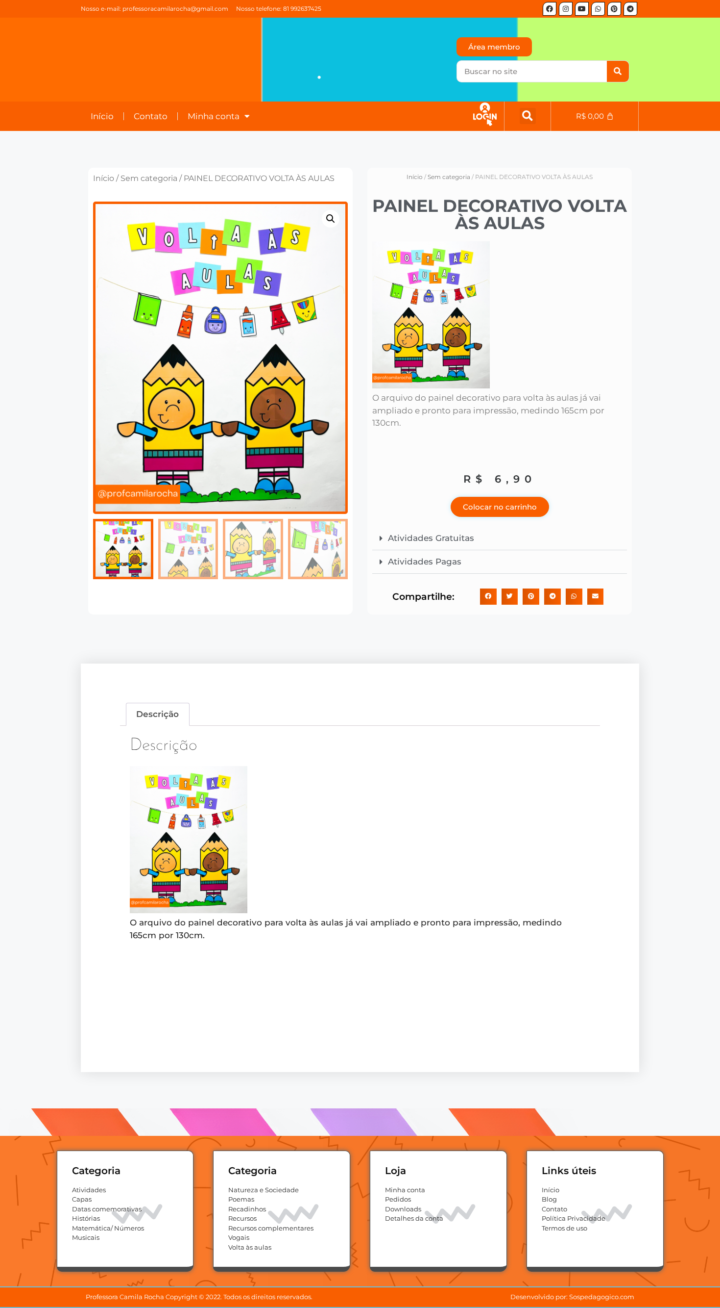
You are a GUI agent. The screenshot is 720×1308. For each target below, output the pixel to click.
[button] (528, 116)
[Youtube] (582, 9)
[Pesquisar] (618, 71)
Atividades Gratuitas (431, 538)
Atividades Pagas (424, 561)
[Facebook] (549, 9)
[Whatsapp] (598, 9)
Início (102, 116)
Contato (151, 116)
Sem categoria (148, 178)
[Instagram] (566, 9)
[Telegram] (630, 9)
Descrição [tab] (157, 714)
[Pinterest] (614, 9)
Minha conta (214, 116)
